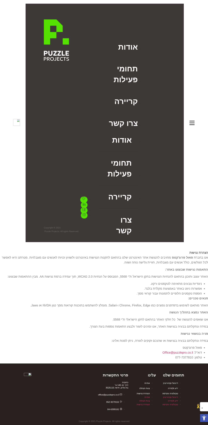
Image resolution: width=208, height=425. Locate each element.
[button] (204, 418)
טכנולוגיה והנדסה (170, 393)
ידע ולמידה (173, 388)
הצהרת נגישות (143, 393)
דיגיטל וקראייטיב (170, 383)
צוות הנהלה (144, 388)
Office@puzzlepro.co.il (177, 352)
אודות (147, 383)
